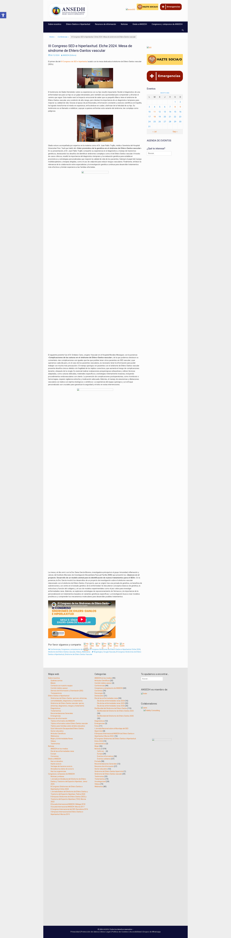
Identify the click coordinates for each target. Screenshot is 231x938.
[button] (3, 15)
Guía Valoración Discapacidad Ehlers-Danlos (67, 728)
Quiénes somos (56, 681)
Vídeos (78, 652)
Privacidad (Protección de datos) (85, 932)
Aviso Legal (105, 932)
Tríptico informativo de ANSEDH (63, 721)
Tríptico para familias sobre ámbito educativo (68, 726)
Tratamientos (56, 711)
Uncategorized (100, 781)
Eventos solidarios (104, 759)
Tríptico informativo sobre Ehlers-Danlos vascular (69, 723)
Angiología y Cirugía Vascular (105, 652)
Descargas (99, 693)
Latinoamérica (100, 744)
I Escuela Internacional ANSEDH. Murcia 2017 (67, 807)
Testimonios (55, 744)
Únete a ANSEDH (140, 24)
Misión (53, 683)
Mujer (97, 746)
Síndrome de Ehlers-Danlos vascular (61, 652)
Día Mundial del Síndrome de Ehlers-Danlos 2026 (115, 716)
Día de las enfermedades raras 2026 (111, 706)
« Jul (155, 131)
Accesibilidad (136, 932)
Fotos (97, 726)
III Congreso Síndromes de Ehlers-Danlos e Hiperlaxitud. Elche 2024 (115, 649)
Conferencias (63, 37)
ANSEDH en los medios (59, 749)
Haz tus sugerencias (58, 771)
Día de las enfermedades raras (62, 751)
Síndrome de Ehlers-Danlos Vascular (78, 654)
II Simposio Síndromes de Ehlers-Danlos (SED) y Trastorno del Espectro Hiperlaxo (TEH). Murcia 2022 (69, 799)
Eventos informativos (105, 756)
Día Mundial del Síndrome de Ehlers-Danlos (111, 708)
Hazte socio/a (56, 764)
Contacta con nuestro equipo (62, 686)
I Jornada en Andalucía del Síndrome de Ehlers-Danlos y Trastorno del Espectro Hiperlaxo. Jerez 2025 (69, 781)
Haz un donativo (57, 761)
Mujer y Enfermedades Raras (62, 739)
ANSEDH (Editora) (69, 55)
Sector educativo (57, 731)
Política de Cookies (120, 932)
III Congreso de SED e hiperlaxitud (74, 61)
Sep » (175, 131)
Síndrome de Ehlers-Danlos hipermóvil (109, 771)
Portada (98, 761)
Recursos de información (105, 24)
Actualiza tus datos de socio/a (62, 769)
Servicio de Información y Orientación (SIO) (67, 691)
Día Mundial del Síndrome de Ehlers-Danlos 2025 (115, 711)
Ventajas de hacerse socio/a (61, 766)
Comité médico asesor (59, 688)
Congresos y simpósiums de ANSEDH (75, 649)
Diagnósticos (55, 708)
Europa (53, 754)
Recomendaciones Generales (62, 713)
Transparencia (56, 693)
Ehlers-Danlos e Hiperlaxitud (78, 24)
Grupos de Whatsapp (152, 932)
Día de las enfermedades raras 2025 (111, 703)
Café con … (101, 751)
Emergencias (56, 716)
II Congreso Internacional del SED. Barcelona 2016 (69, 809)
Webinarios (86, 652)
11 (155, 112)
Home (52, 37)
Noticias (124, 24)
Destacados (99, 696)
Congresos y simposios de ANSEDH (167, 24)
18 (155, 117)
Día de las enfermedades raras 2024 (111, 701)
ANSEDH (106, 929)
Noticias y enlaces (57, 776)
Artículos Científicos (58, 733)
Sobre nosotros (54, 24)
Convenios (55, 756)
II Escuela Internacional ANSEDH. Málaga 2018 (68, 804)
